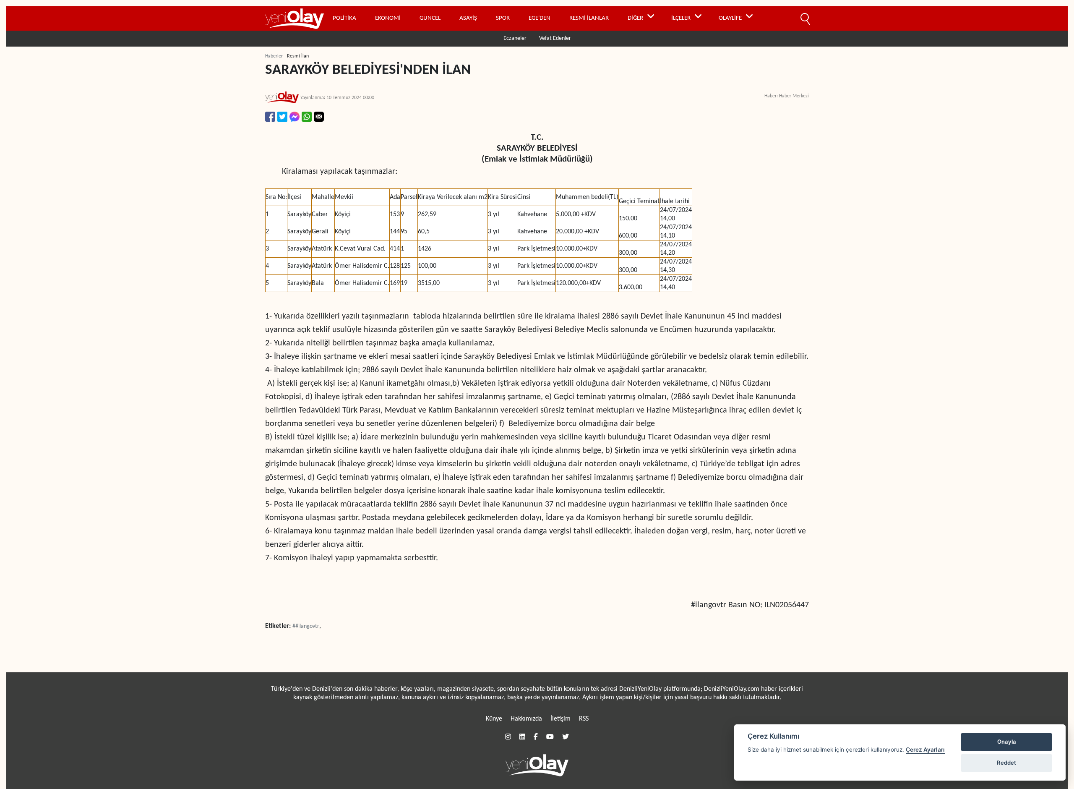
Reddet (1006, 762)
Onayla (1006, 741)
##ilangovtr (305, 626)
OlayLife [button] (730, 18)
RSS (584, 719)
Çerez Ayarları (925, 749)
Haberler (274, 56)
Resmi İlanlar (589, 18)
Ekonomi (388, 18)
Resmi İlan (298, 56)
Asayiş (468, 18)
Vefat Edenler (555, 38)
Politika (344, 18)
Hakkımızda (526, 719)
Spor (503, 18)
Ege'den (539, 18)
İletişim (560, 719)
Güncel (430, 18)
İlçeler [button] (681, 18)
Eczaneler (515, 38)
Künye (494, 719)
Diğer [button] (635, 18)
